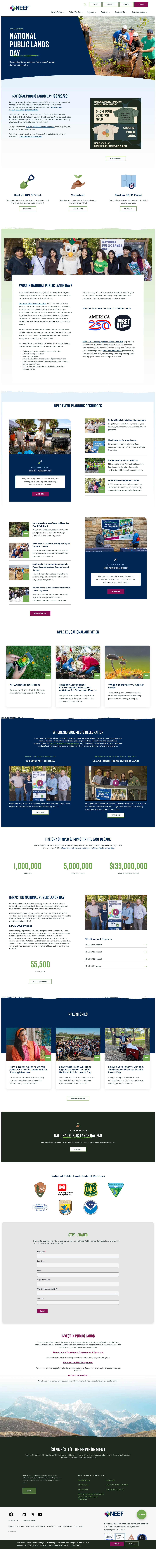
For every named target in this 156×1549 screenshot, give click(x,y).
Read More (78, 1149)
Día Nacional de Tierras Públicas (123, 460)
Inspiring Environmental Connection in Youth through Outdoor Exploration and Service (51, 567)
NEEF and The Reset (112, 351)
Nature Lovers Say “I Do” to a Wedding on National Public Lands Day (126, 1069)
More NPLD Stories (78, 1098)
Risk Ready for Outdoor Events (122, 440)
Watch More (40, 812)
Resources (110, 4)
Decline (131, 1544)
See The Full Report (40, 981)
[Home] (20, 8)
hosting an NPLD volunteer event (64, 743)
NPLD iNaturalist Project (25, 684)
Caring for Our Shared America (40, 127)
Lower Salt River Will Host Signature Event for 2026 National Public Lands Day (75, 1069)
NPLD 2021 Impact (93, 966)
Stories (126, 4)
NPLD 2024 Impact (93, 945)
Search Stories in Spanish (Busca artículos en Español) (91, 1496)
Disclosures (11, 1531)
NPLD (95, 4)
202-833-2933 (28, 1521)
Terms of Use (78, 1526)
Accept (116, 1544)
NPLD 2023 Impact (93, 952)
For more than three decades (32, 304)
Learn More (27, 209)
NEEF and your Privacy (65, 1526)
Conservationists (115, 1489)
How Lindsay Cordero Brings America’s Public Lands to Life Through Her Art (28, 1069)
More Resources (40, 613)
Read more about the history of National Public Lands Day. (88, 848)
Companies (83, 1485)
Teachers (110, 1480)
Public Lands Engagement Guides (123, 480)
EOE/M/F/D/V (51, 1526)
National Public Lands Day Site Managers (127, 420)
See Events (128, 209)
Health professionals (117, 1485)
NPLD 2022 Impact (93, 959)
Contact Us (13, 1521)
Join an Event (78, 209)
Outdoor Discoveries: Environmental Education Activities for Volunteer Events (78, 687)
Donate (141, 4)
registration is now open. (31, 137)
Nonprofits (84, 1480)
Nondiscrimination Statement (35, 1526)
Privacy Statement (72, 1545)
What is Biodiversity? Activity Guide (126, 686)
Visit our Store (115, 158)
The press (83, 1489)
